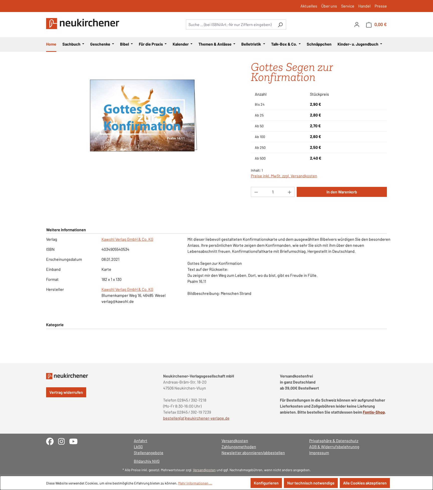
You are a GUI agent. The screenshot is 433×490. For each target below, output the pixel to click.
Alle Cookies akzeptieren (365, 482)
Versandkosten (235, 440)
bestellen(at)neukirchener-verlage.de (196, 418)
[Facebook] (52, 440)
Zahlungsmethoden (239, 446)
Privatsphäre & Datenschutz (333, 440)
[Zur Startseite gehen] (83, 23)
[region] (143, 116)
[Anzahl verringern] (256, 192)
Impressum (319, 452)
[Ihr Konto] (357, 24)
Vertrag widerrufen (66, 392)
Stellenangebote (148, 452)
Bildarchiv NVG (147, 461)
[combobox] (230, 25)
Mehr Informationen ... (195, 483)
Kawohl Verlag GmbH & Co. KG (127, 239)
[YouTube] (75, 440)
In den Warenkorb (342, 191)
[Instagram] (63, 440)
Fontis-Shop (374, 412)
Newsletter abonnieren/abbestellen (253, 452)
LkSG (138, 446)
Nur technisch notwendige (311, 482)
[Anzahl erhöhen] (289, 192)
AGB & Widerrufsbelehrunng (334, 446)
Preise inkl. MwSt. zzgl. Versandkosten (284, 175)
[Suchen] (280, 25)
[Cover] (143, 116)
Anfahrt (140, 440)
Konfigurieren (266, 482)
